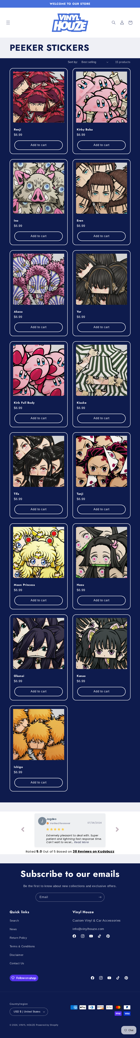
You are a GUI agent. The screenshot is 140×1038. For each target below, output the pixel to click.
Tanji (80, 494)
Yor (79, 312)
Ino (16, 220)
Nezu (80, 585)
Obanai (19, 676)
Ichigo (18, 767)
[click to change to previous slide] (22, 830)
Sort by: (73, 62)
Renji (17, 129)
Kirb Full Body (24, 403)
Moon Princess (24, 585)
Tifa (16, 494)
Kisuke (81, 403)
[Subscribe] (100, 897)
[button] (8, 22)
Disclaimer (17, 955)
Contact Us (17, 963)
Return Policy (18, 937)
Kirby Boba (85, 129)
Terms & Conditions (22, 946)
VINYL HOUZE (27, 1025)
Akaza (18, 312)
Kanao (81, 676)
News (13, 929)
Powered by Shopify (47, 1025)
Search (14, 920)
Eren (80, 220)
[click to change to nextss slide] (117, 830)
